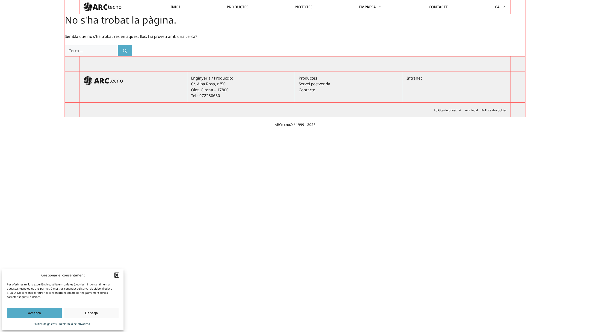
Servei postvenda (314, 83)
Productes (237, 6)
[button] (116, 275)
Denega (91, 313)
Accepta (34, 313)
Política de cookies (494, 110)
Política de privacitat (447, 110)
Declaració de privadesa (74, 324)
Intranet (414, 78)
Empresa (367, 6)
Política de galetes (45, 324)
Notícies (304, 6)
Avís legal (471, 110)
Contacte (438, 6)
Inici (175, 6)
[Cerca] (125, 50)
